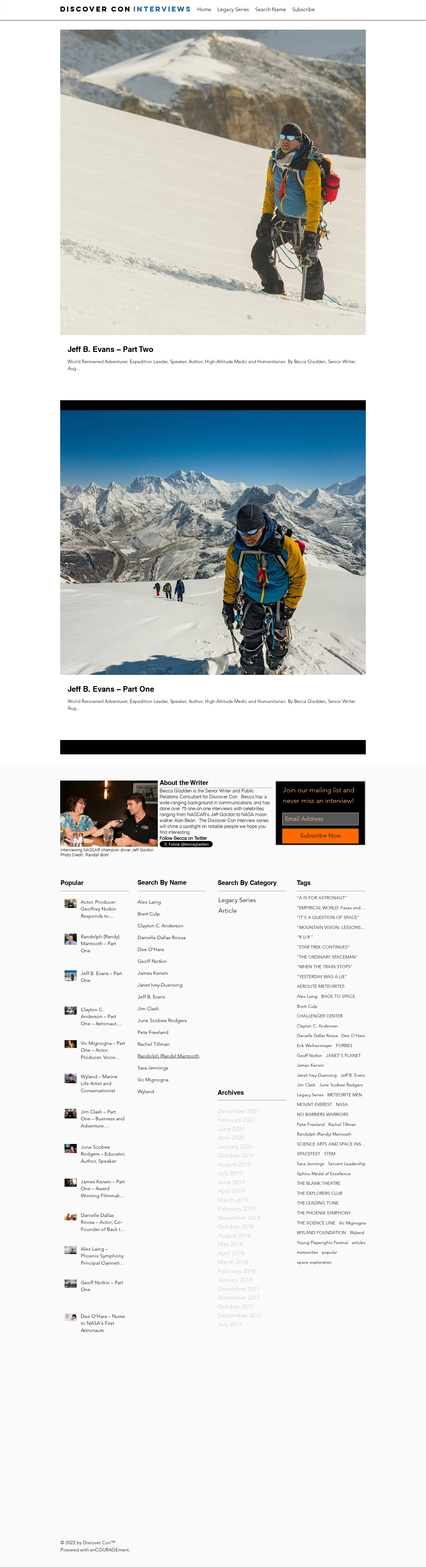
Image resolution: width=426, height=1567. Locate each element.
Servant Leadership (347, 1163)
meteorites (307, 1252)
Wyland (146, 1091)
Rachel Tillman (154, 1044)
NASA (342, 1104)
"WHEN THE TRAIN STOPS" (325, 966)
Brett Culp (307, 1006)
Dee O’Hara (353, 1035)
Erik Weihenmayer (314, 1045)
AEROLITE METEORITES (321, 986)
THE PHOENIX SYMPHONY (324, 1213)
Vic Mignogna (153, 1080)
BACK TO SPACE (338, 996)
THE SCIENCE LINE (316, 1223)
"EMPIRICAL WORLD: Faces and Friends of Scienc (331, 908)
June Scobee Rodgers (341, 1085)
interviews (162, 9)
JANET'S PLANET (343, 1055)
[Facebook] (349, 9)
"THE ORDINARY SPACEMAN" (327, 957)
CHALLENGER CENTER (320, 1016)
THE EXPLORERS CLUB (319, 1193)
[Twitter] (361, 9)
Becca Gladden (176, 791)
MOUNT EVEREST (314, 1104)
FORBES (344, 1045)
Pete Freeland (153, 1032)
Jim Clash (306, 1085)
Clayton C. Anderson (317, 1026)
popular (329, 1252)
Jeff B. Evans (353, 1075)
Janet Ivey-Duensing (317, 1075)
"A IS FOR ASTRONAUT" (322, 898)
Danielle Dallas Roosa (162, 937)
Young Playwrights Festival (322, 1242)
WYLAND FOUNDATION (321, 1232)
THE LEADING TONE (318, 1203)
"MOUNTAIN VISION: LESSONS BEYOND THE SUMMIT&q (331, 927)
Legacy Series (310, 1095)
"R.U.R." (305, 937)
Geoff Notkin (309, 1055)
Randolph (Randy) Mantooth (324, 1134)
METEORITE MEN (344, 1095)
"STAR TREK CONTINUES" (323, 947)
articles (358, 1242)
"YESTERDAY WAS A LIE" (322, 976)
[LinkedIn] (337, 9)
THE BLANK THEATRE (318, 1183)
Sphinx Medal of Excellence (324, 1173)
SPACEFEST (308, 1153)
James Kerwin (153, 973)
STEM (329, 1153)
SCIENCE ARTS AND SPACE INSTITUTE (331, 1144)
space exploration (314, 1262)
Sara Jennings (310, 1163)
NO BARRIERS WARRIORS (322, 1114)
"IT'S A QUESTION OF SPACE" (328, 917)
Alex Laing (307, 996)
